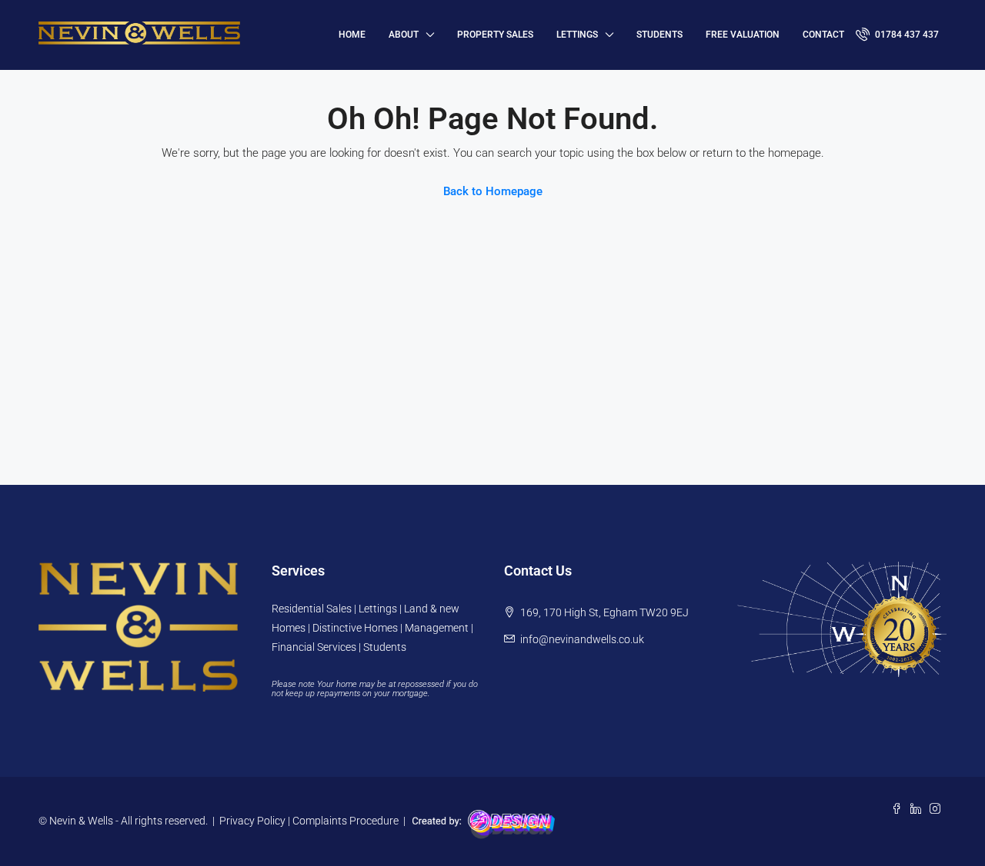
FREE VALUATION (743, 34)
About (404, 34)
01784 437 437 (906, 34)
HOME (352, 34)
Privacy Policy (252, 821)
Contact (823, 34)
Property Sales (495, 34)
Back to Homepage (493, 191)
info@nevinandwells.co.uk (582, 639)
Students (659, 34)
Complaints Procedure (345, 821)
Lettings (577, 34)
